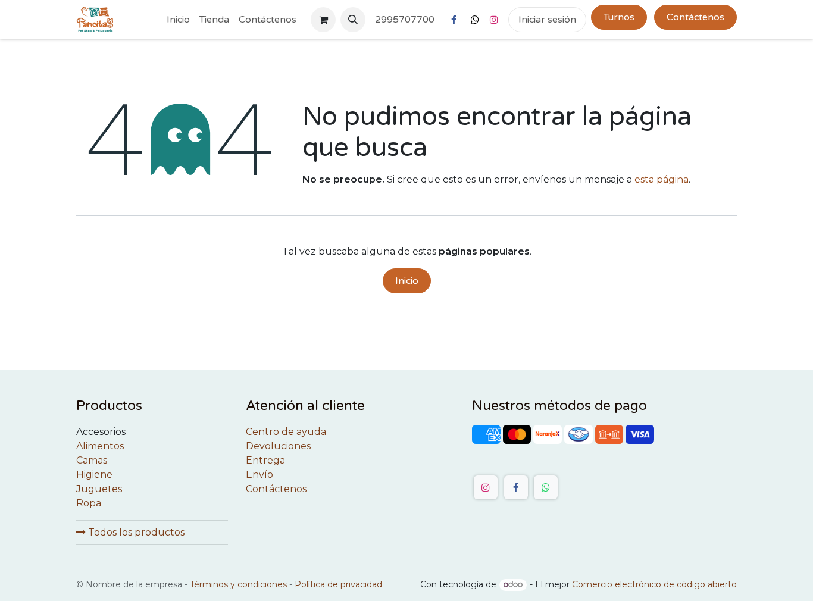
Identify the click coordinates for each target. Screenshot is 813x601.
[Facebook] (453, 19)
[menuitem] (178, 20)
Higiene (94, 474)
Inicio (406, 281)
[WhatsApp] (546, 487)
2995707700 (404, 20)
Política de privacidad (338, 584)
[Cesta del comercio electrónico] (323, 19)
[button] (352, 19)
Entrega (265, 460)
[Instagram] (494, 19)
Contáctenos (695, 17)
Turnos (619, 17)
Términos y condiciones (238, 584)
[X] (474, 19)
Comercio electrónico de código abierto (654, 584)
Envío (259, 474)
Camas (91, 460)
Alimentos (100, 446)
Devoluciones (278, 446)
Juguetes (99, 488)
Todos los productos (135, 532)
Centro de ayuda (286, 431)
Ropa (88, 503)
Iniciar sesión (547, 20)
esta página (661, 179)
